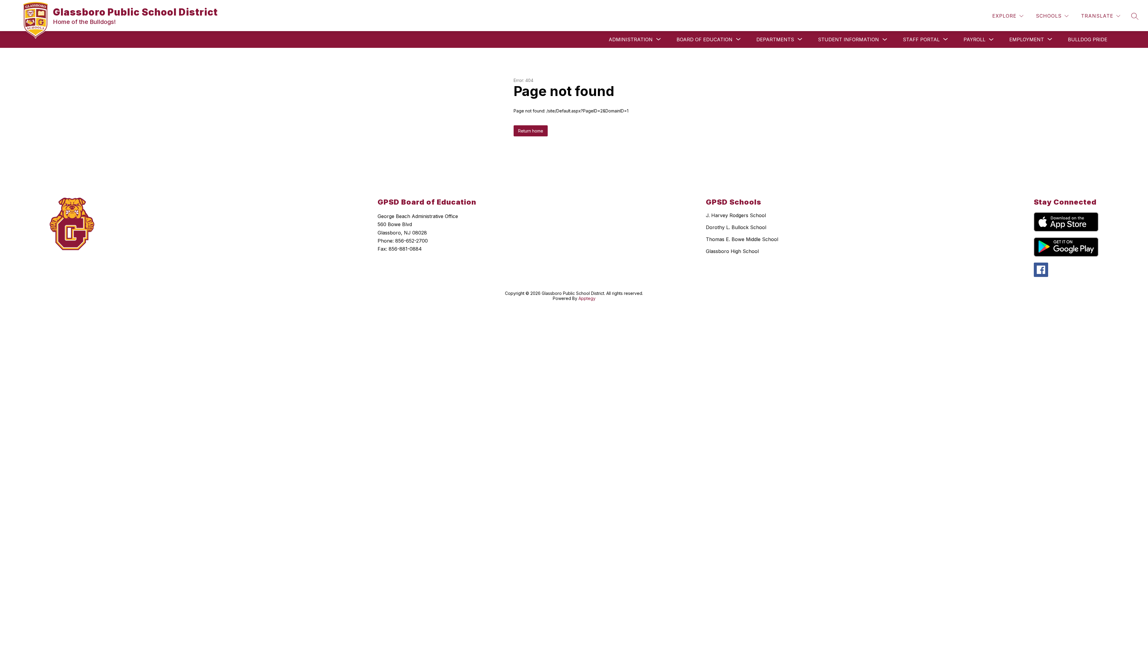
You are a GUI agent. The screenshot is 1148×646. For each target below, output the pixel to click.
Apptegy (587, 298)
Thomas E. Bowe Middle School (742, 239)
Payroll (974, 39)
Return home (530, 130)
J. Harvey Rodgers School (736, 215)
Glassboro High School (732, 251)
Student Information (848, 39)
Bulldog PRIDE (1087, 39)
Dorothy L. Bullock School (736, 227)
